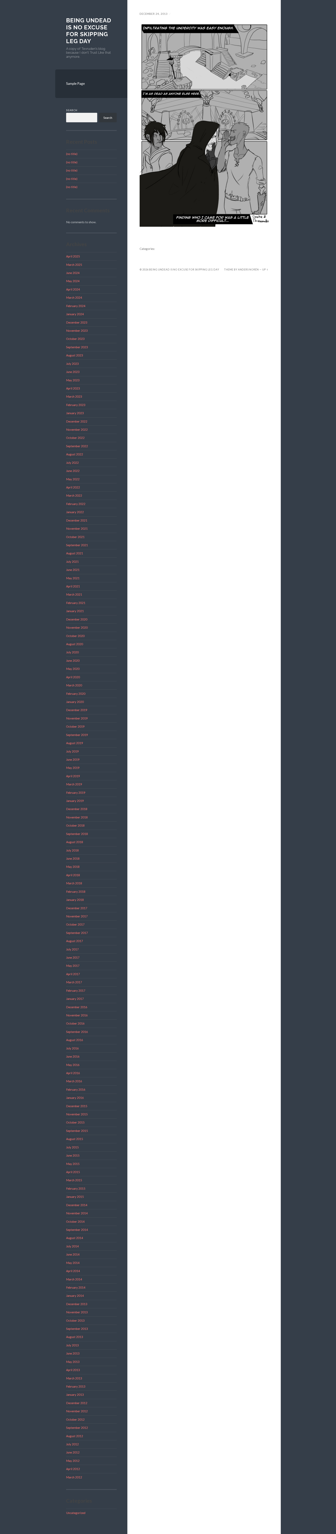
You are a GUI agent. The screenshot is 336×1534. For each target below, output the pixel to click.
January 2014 (75, 1295)
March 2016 (74, 1081)
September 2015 (77, 1130)
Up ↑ (265, 269)
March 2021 (74, 594)
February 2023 (75, 405)
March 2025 (74, 264)
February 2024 (75, 306)
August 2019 (74, 743)
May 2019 (73, 767)
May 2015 (73, 1164)
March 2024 (74, 297)
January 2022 (75, 512)
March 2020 (74, 685)
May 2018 (73, 866)
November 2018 (77, 817)
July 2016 (72, 1048)
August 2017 (74, 941)
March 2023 (74, 396)
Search (71, 110)
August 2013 (74, 1337)
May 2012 (73, 1460)
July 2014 (72, 1246)
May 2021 (73, 578)
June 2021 (73, 569)
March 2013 (74, 1378)
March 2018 (74, 883)
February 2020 (75, 693)
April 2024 (73, 289)
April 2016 (73, 1073)
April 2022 (73, 487)
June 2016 (73, 1056)
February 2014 (75, 1287)
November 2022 (77, 429)
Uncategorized (75, 1513)
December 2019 (76, 710)
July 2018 (72, 850)
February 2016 (75, 1089)
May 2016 (73, 1065)
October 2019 (75, 726)
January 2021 (75, 611)
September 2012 (77, 1427)
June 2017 (73, 957)
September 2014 (77, 1229)
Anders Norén (248, 269)
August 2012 (74, 1436)
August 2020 (74, 644)
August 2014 (74, 1238)
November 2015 (77, 1114)
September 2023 (77, 347)
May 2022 (73, 479)
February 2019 (75, 792)
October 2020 (75, 636)
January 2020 (75, 702)
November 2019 (77, 718)
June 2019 (73, 759)
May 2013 (73, 1361)
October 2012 (75, 1419)
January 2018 (75, 899)
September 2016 (77, 1031)
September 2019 (77, 735)
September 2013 (77, 1328)
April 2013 (73, 1370)
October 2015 (75, 1122)
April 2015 (73, 1172)
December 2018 (76, 809)
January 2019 (75, 800)
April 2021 (73, 586)
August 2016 (74, 1040)
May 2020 (73, 668)
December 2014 (76, 1205)
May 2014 (73, 1262)
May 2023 (73, 380)
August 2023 (74, 355)
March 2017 (74, 982)
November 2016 (77, 1015)
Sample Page (75, 83)
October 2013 (75, 1320)
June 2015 (73, 1155)
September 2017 (77, 933)
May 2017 (73, 965)
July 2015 (72, 1147)
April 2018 (73, 875)
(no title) (71, 154)
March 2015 (74, 1180)
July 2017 (72, 949)
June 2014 (73, 1254)
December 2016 (76, 1007)
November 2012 (77, 1411)
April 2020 (73, 677)
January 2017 (75, 998)
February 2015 (75, 1188)
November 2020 (77, 627)
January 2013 (75, 1394)
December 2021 (76, 520)
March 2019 (74, 784)
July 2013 (72, 1345)
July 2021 (72, 561)
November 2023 (77, 330)
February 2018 (75, 891)
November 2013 (77, 1312)
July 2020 (72, 652)
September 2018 (77, 834)
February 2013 (75, 1386)
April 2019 (73, 776)
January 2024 (75, 314)
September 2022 (77, 446)
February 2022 (75, 504)
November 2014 (77, 1213)
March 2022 (74, 495)
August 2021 (74, 553)
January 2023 (75, 413)
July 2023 (72, 363)
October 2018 (75, 825)
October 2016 (75, 1023)
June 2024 (73, 273)
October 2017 (75, 924)
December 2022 (76, 421)
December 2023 (76, 322)
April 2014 (73, 1271)
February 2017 (75, 990)
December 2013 (76, 1304)
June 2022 (73, 471)
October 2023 (75, 338)
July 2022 (72, 462)
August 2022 (74, 454)
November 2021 (77, 528)
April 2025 (73, 256)
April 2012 (73, 1469)
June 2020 (73, 660)
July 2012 (72, 1444)
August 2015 (74, 1139)
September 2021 (77, 545)
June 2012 (73, 1452)
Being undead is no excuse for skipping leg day (88, 31)
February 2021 (75, 603)
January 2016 (75, 1097)
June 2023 (73, 372)
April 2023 (73, 388)
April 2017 (73, 974)
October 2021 (75, 537)
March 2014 (74, 1279)
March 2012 (74, 1477)
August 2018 (74, 842)
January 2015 (75, 1196)
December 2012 (76, 1403)
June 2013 (73, 1353)
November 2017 (77, 916)
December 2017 (76, 908)
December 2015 (76, 1106)
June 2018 (73, 858)
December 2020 (76, 619)
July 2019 (72, 751)
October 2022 (75, 437)
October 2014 (75, 1221)
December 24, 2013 (154, 13)
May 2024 (73, 281)
